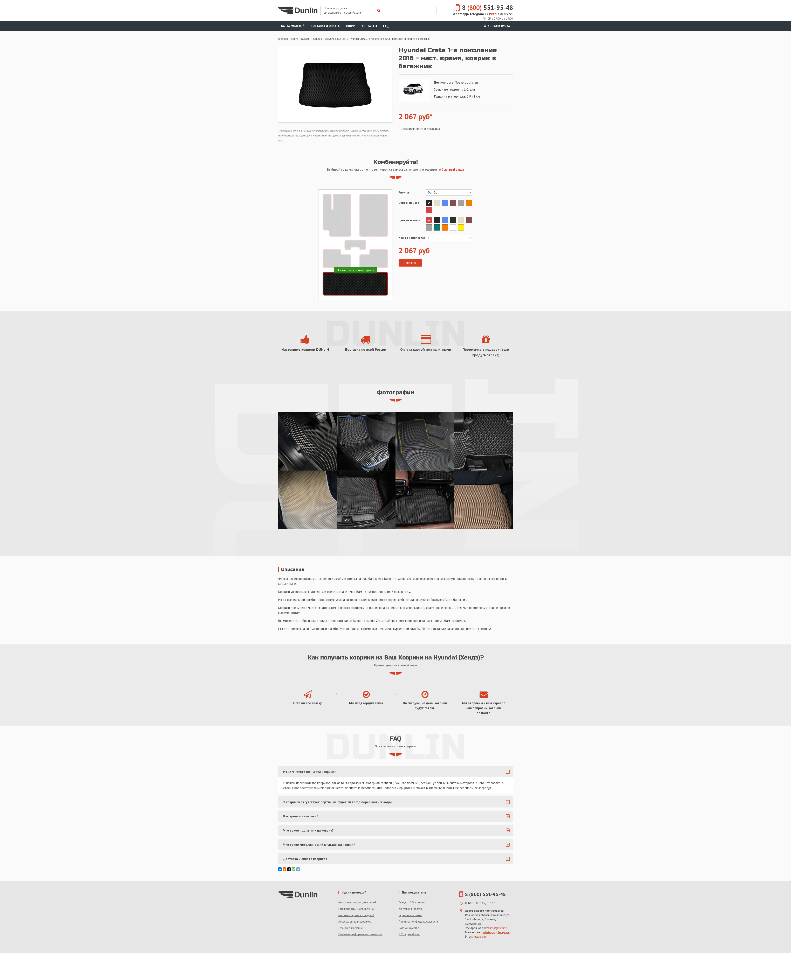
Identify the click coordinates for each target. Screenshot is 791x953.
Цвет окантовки (409, 220)
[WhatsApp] (293, 869)
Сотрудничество (409, 928)
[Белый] (454, 227)
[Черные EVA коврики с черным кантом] (307, 441)
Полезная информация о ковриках (360, 934)
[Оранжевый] (469, 203)
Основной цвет (409, 203)
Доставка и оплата (325, 26)
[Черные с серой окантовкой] (483, 441)
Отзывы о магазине (350, 928)
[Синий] (446, 203)
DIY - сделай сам (409, 934)
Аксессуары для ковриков (354, 921)
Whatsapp (489, 932)
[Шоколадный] (454, 203)
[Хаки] (454, 220)
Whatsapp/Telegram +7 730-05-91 (483, 14)
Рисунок (404, 192)
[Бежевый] (438, 203)
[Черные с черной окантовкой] (425, 500)
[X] (289, 869)
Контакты (369, 26)
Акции (350, 26)
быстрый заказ (453, 169)
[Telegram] (298, 869)
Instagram (480, 936)
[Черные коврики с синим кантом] (366, 441)
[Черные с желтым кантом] (425, 441)
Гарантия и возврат (410, 915)
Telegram (504, 932)
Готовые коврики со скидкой (356, 915)
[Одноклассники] (284, 869)
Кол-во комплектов (412, 238)
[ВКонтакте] (280, 869)
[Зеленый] (438, 227)
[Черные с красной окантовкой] (366, 500)
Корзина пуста (498, 26)
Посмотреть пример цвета (355, 270)
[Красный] (429, 210)
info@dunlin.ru (499, 928)
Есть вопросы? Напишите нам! (357, 909)
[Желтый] (461, 227)
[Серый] (462, 203)
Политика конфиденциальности (418, 921)
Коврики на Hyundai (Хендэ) (329, 39)
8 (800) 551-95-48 (485, 894)
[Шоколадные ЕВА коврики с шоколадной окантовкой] (483, 500)
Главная (283, 39)
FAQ (385, 26)
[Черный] (430, 203)
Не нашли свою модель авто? (357, 902)
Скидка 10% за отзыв (412, 902)
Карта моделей (292, 26)
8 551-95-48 (487, 7)
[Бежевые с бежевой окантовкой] (307, 500)
